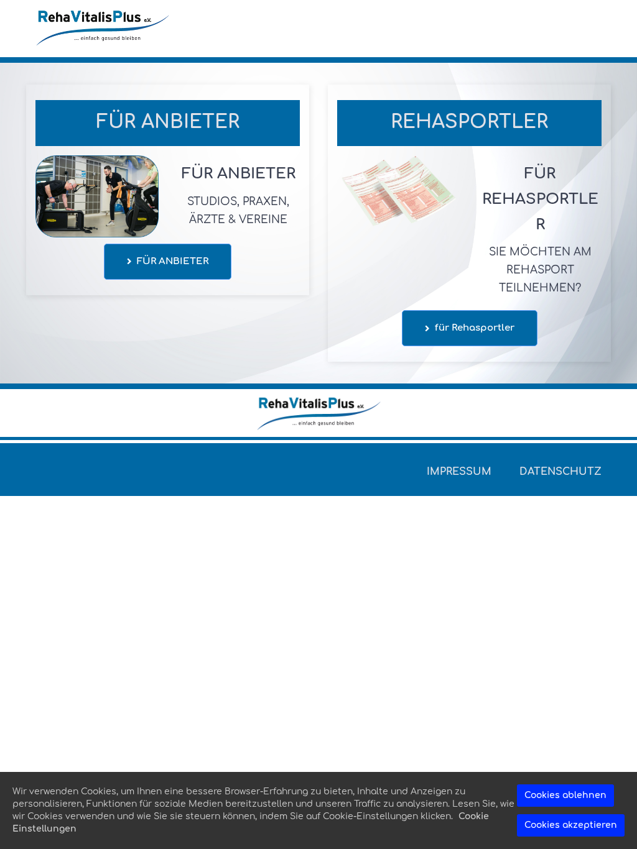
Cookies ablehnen (565, 795)
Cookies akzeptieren (570, 825)
